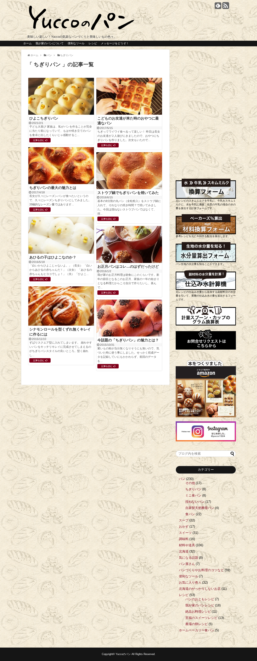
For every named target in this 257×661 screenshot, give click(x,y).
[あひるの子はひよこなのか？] (61, 235)
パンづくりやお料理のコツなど (201, 570)
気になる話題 (188, 557)
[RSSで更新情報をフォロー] (225, 7)
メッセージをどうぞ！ (115, 43)
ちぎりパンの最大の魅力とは (52, 188)
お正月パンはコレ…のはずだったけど (128, 267)
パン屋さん (187, 564)
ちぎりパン (193, 489)
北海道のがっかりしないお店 (200, 588)
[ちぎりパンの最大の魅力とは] (61, 166)
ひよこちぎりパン (43, 118)
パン (182, 479)
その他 (190, 483)
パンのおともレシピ (199, 599)
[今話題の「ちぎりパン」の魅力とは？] (129, 318)
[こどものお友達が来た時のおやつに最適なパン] (129, 97)
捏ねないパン (195, 501)
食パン (190, 514)
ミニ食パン (193, 495)
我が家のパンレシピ (199, 605)
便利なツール (76, 43)
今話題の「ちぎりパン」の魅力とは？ (128, 340)
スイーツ (185, 532)
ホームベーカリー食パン (196, 630)
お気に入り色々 (190, 582)
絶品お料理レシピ (198, 611)
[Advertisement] (206, 109)
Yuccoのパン (123, 654)
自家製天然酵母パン (199, 508)
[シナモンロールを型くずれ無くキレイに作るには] (61, 306)
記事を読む (38, 140)
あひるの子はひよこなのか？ (52, 257)
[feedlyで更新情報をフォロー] (218, 7)
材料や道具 (187, 545)
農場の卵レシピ (196, 624)
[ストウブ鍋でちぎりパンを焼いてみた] (129, 171)
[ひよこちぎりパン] (61, 97)
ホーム (27, 43)
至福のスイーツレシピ (201, 617)
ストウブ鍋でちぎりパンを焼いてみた (128, 193)
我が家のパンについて (50, 43)
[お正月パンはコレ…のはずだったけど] (129, 245)
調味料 (184, 539)
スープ (184, 520)
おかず (184, 526)
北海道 (184, 551)
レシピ (93, 43)
